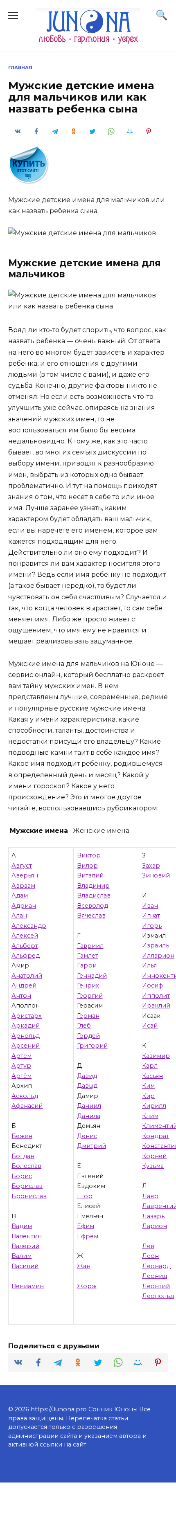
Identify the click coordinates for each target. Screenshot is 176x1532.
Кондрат (155, 1136)
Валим (21, 1256)
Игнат (151, 915)
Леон (150, 1256)
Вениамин (27, 1286)
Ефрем (87, 1236)
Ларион (154, 1226)
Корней (154, 1156)
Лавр (150, 1196)
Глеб (84, 1025)
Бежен (21, 1136)
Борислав (27, 1186)
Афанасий (27, 1105)
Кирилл (154, 1105)
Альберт (24, 945)
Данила (88, 1116)
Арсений (25, 1045)
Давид (87, 1076)
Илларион (158, 955)
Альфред (25, 955)
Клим (150, 1116)
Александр (28, 925)
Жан (83, 1266)
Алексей (24, 935)
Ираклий (156, 1005)
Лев (148, 1246)
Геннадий (92, 975)
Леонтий (156, 1286)
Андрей (23, 985)
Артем (21, 1056)
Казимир (156, 1056)
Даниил (89, 1105)
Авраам (23, 885)
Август (21, 865)
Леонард (156, 1266)
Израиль (155, 945)
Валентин (26, 1236)
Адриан (23, 905)
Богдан (22, 1156)
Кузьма (153, 1166)
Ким (148, 1085)
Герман (88, 1015)
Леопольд (158, 1296)
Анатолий (26, 975)
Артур (21, 1065)
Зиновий (156, 875)
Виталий (90, 875)
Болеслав (26, 1166)
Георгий (90, 995)
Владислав (94, 895)
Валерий (25, 1246)
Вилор (87, 865)
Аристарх (26, 1015)
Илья (149, 965)
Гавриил (90, 945)
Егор (85, 1196)
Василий (24, 1266)
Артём (21, 1076)
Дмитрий (91, 1146)
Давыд (87, 1085)
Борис (21, 1176)
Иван (150, 905)
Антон (21, 995)
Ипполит (156, 995)
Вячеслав (91, 915)
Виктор (89, 855)
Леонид (154, 1276)
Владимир (93, 885)
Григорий (92, 1045)
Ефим (85, 1226)
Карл (150, 1065)
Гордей (88, 1035)
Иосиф (152, 985)
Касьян (152, 1076)
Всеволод (92, 905)
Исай (150, 1025)
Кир (148, 1096)
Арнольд (25, 1035)
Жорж (87, 1286)
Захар (151, 865)
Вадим (21, 1226)
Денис (87, 1136)
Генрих (88, 985)
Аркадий (25, 1025)
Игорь (152, 925)
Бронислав (29, 1196)
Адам (19, 895)
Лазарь (153, 1216)
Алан (19, 915)
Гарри (87, 965)
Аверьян (24, 875)
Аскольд (24, 1096)
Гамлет (87, 955)
